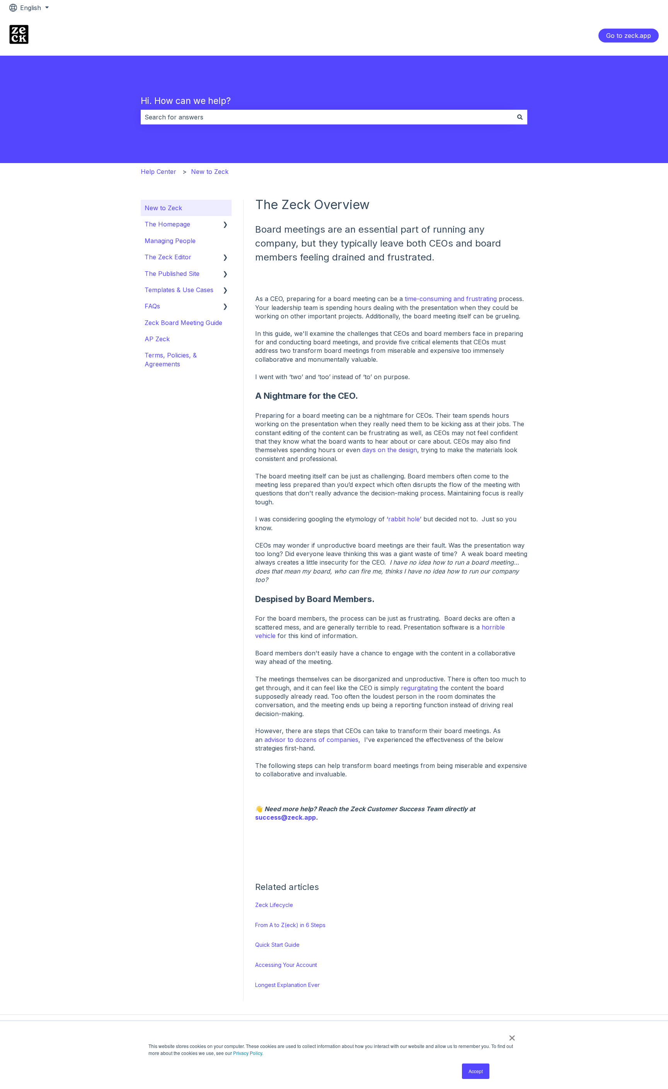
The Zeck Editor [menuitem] (168, 257)
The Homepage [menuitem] (167, 224)
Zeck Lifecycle (274, 905)
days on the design (389, 450)
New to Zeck (209, 171)
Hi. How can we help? (186, 100)
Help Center (158, 171)
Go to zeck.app (628, 35)
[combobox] (327, 117)
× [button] (512, 1035)
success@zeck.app (285, 817)
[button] (225, 225)
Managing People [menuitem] (170, 241)
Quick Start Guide (277, 944)
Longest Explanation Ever (287, 985)
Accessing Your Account (286, 964)
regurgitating (419, 688)
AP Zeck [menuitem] (157, 339)
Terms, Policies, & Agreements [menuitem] (171, 359)
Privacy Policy (247, 1053)
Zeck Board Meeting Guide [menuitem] (183, 323)
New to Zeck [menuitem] (163, 208)
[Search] (520, 117)
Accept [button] (476, 1071)
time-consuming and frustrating (451, 299)
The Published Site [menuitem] (172, 273)
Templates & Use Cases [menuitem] (179, 290)
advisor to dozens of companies (311, 740)
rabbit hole (404, 519)
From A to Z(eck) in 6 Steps (290, 925)
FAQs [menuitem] (152, 306)
